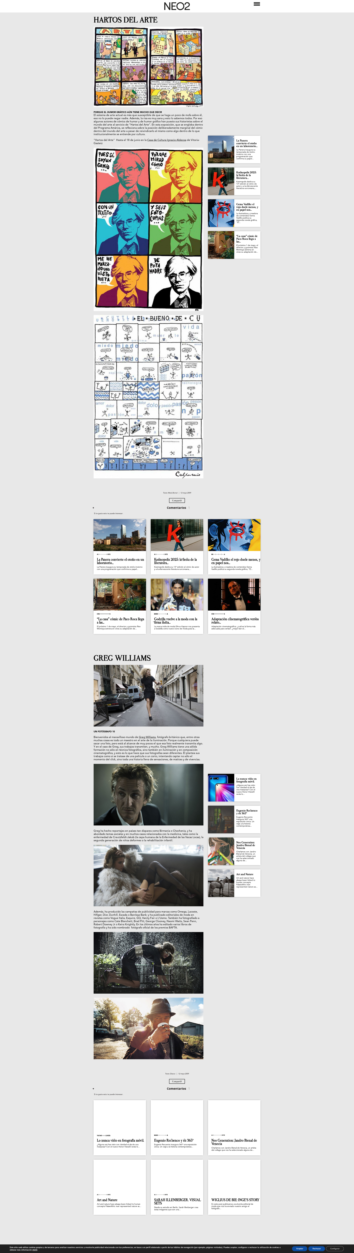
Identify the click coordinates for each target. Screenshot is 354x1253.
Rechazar (317, 1248)
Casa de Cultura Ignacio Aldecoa (166, 140)
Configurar (335, 1248)
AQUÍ (34, 1250)
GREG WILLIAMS (122, 658)
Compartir (177, 500)
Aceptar (299, 1248)
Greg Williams (147, 737)
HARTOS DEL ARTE (125, 20)
